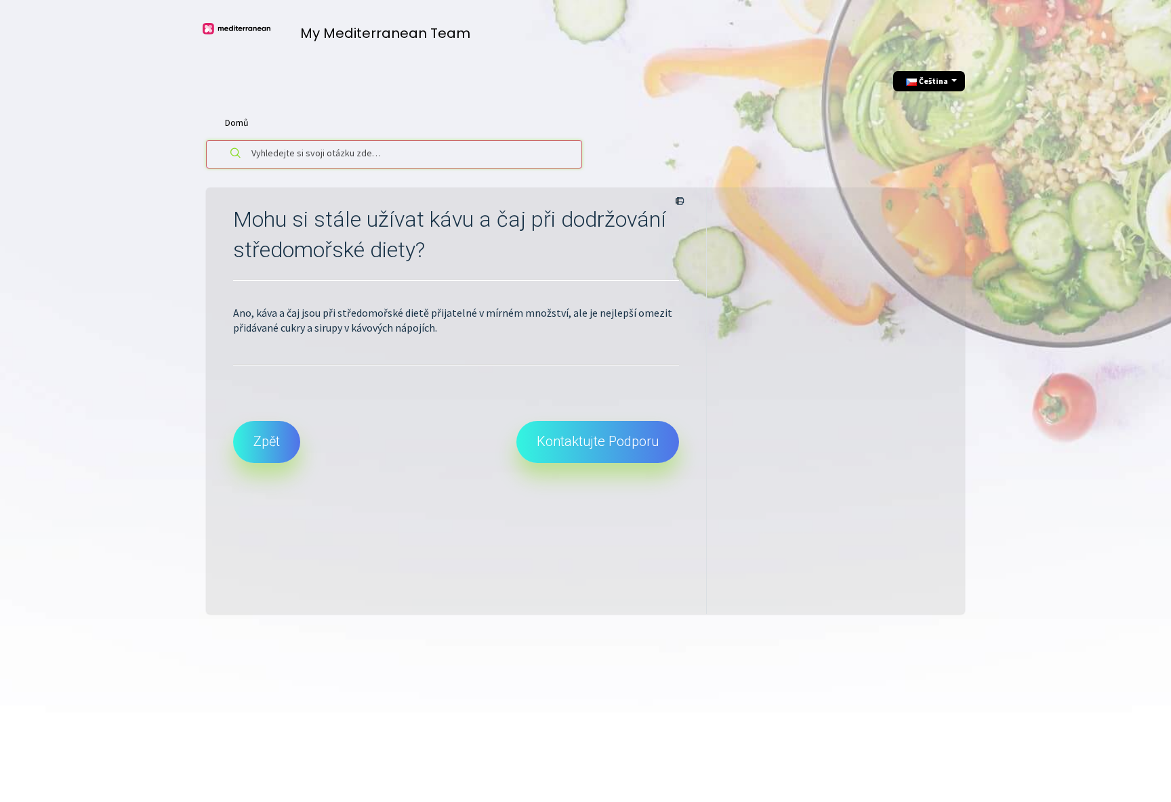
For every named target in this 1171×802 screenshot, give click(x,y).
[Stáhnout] (560, 224)
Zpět (266, 441)
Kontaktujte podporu (598, 441)
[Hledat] (235, 154)
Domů (237, 122)
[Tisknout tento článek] (677, 201)
